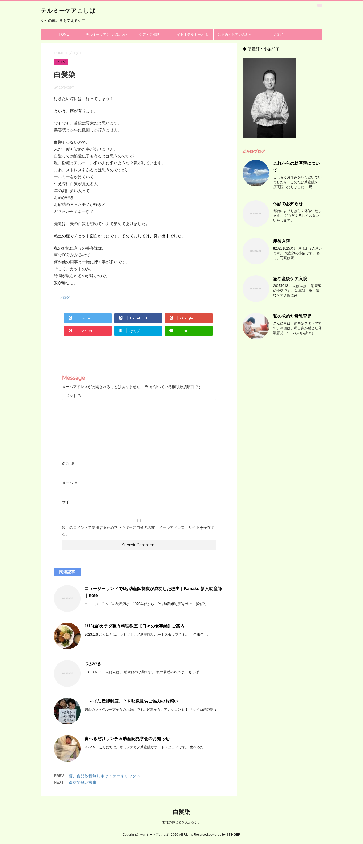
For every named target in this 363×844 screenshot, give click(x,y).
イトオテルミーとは (192, 34)
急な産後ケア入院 (290, 278)
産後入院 (281, 241)
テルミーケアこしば (68, 10)
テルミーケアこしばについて (106, 36)
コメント (72, 396)
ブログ (278, 34)
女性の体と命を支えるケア (181, 822)
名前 (68, 464)
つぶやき (93, 663)
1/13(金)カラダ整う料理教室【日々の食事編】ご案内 (135, 626)
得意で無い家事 (82, 782)
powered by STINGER (224, 835)
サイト (67, 502)
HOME (64, 34)
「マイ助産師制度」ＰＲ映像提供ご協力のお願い (131, 701)
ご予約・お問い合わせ (235, 34)
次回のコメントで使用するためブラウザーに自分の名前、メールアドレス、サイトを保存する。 (138, 530)
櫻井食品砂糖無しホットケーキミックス (104, 776)
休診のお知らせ (288, 203)
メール (70, 483)
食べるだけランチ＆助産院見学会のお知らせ (127, 738)
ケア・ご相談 (149, 34)
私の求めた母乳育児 (292, 316)
